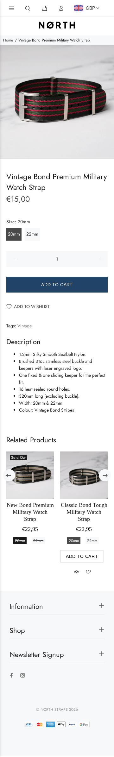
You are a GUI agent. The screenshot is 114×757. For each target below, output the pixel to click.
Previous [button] (6, 102)
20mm (14, 234)
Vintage (24, 326)
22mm (32, 234)
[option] (57, 102)
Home (8, 40)
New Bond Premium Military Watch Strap (30, 512)
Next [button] (108, 102)
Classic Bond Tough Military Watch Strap (84, 512)
